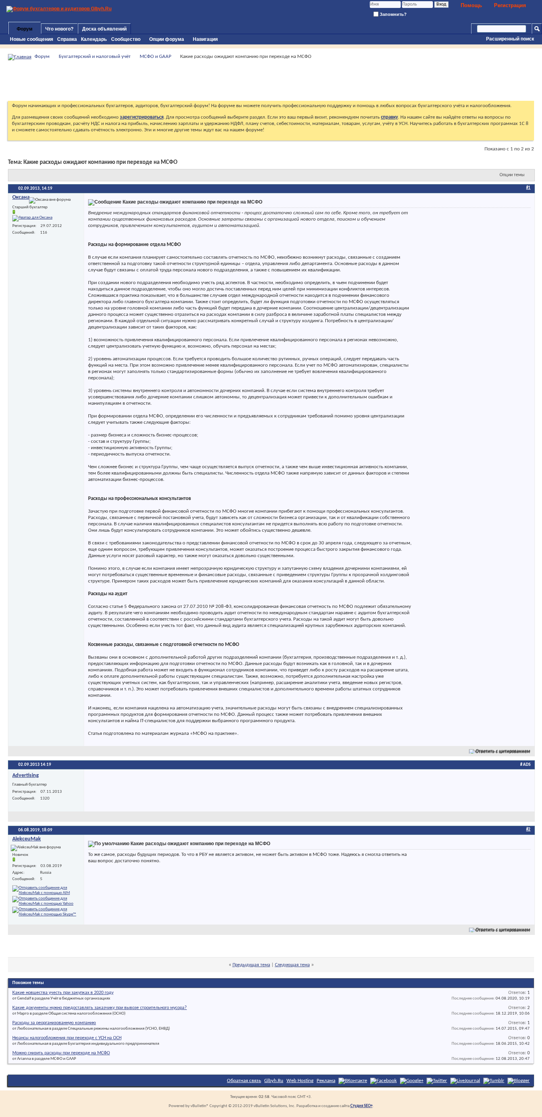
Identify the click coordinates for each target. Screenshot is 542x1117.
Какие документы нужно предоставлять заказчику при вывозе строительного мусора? (99, 1007)
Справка (67, 39)
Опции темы (512, 175)
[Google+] (411, 1080)
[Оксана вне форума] (32, 218)
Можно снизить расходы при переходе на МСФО (61, 1053)
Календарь (94, 39)
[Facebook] (383, 1080)
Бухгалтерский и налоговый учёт (95, 56)
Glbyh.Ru (273, 1080)
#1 (528, 188)
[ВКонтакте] (352, 1080)
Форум (25, 29)
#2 (528, 829)
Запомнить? (393, 14)
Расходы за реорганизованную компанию (54, 1023)
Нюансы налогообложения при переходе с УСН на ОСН (66, 1038)
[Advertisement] (271, 80)
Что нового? (59, 29)
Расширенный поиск (510, 39)
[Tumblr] (493, 1080)
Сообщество (125, 39)
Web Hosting (299, 1080)
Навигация (205, 39)
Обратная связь (244, 1080)
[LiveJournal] (465, 1080)
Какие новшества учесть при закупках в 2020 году (62, 992)
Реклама (326, 1080)
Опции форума (166, 39)
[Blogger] (518, 1080)
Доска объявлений (104, 29)
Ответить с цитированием (503, 751)
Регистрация (510, 5)
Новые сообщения (31, 39)
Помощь (471, 5)
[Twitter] (437, 1080)
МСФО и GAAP (155, 56)
